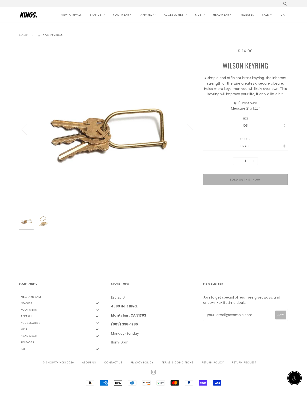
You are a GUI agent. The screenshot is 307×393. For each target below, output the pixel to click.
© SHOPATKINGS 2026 (58, 362)
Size (245, 118)
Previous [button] (27, 129)
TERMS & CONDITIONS (178, 362)
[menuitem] (70, 15)
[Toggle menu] (97, 303)
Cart (284, 15)
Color (245, 139)
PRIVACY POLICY (142, 362)
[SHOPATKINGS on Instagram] (153, 373)
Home (23, 35)
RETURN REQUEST (244, 362)
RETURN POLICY (213, 362)
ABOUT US (89, 362)
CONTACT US (113, 362)
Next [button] (187, 129)
